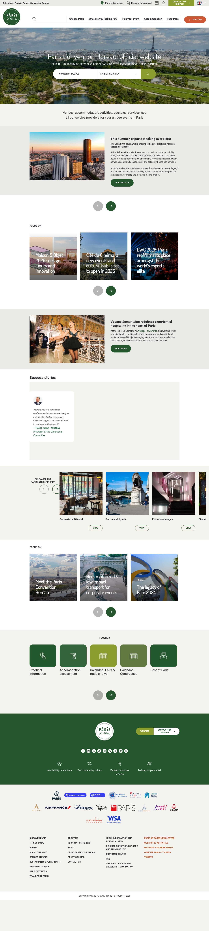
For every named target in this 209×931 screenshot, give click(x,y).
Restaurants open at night (45, 862)
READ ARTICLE (122, 182)
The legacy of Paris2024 (149, 589)
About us (73, 838)
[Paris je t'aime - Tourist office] (11, 16)
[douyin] (115, 751)
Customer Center (116, 854)
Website (144, 731)
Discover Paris (38, 838)
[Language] (201, 3)
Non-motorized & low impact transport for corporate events (102, 584)
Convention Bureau (165, 731)
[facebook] (83, 751)
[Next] (111, 206)
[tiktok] (99, 751)
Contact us (74, 862)
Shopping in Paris (39, 866)
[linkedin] (94, 751)
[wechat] (110, 751)
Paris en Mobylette (116, 519)
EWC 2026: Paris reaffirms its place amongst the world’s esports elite (153, 260)
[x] (126, 751)
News (71, 847)
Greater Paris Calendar (81, 852)
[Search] (34, 19)
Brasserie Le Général (71, 519)
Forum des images (162, 519)
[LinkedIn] (157, 3)
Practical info (76, 857)
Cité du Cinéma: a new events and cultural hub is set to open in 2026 (102, 263)
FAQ (108, 859)
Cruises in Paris (38, 857)
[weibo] (121, 751)
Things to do (37, 843)
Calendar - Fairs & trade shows (102, 671)
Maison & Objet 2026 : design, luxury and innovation (49, 263)
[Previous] (98, 206)
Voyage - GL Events (147, 331)
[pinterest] (104, 751)
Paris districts (38, 871)
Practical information (38, 671)
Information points (79, 843)
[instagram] (88, 751)
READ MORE (121, 348)
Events (34, 847)
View (95, 528)
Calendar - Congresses (128, 671)
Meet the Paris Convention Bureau (49, 586)
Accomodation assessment (70, 671)
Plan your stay (38, 852)
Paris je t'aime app (114, 3)
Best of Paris (159, 670)
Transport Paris (39, 876)
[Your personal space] (163, 3)
